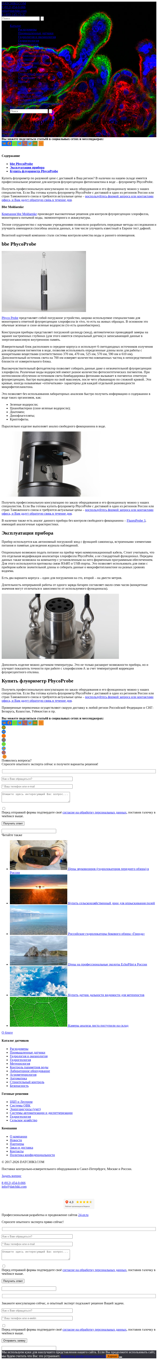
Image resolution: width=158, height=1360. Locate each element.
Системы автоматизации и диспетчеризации (41, 1113)
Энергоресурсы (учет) (25, 1109)
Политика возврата (31, 99)
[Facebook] (9, 143)
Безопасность (27, 66)
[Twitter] (30, 143)
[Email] (35, 143)
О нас (14, 85)
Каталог (15, 26)
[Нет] (120, 1357)
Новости (24, 81)
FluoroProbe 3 (136, 520)
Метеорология (28, 44)
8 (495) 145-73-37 (14, 14)
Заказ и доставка (21, 1147)
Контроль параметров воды (37, 48)
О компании (18, 1136)
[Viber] (24, 143)
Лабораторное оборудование (38, 51)
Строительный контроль (35, 62)
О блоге (7, 1032)
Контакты (17, 107)
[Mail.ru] (4, 740)
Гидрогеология (28, 40)
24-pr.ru (83, 1215)
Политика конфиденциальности (40, 103)
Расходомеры (27, 29)
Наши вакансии (29, 92)
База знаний (18, 70)
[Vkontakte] (4, 143)
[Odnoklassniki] (4, 736)
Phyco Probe (10, 318)
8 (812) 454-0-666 (14, 7)
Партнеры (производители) (37, 88)
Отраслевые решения (33, 74)
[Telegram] (19, 143)
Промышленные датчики (35, 33)
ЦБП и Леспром (21, 1101)
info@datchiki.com (14, 11)
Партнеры (17, 1144)
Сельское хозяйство (23, 1120)
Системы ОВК (20, 1105)
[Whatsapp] (14, 143)
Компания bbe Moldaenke (19, 214)
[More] (41, 143)
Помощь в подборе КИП (19, 131)
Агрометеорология (31, 55)
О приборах (26, 77)
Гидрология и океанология (37, 37)
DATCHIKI (14, 3)
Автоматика (26, 59)
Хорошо (112, 1356)
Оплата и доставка (31, 96)
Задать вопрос (11, 1176)
